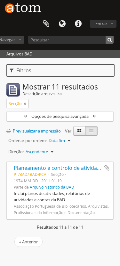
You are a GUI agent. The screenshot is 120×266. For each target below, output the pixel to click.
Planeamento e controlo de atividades (60, 167)
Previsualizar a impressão (36, 131)
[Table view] (91, 131)
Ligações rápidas (78, 24)
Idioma (62, 24)
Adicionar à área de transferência (107, 168)
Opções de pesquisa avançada (60, 116)
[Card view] (79, 131)
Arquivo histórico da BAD (52, 187)
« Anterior (28, 242)
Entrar (101, 23)
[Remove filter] (25, 103)
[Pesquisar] (110, 40)
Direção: (16, 152)
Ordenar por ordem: (27, 140)
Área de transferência (46, 24)
